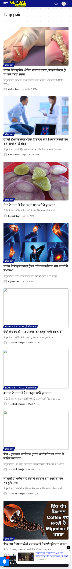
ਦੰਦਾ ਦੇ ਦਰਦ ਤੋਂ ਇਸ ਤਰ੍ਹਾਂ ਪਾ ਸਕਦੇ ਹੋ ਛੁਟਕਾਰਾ (29, 205)
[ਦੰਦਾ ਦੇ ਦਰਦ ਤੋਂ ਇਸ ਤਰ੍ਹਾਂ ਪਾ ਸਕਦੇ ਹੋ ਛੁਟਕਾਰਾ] (36, 181)
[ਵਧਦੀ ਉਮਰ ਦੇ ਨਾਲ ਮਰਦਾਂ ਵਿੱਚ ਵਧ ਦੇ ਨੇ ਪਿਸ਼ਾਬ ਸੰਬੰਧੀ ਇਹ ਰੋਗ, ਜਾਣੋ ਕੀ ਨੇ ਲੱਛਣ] (36, 115)
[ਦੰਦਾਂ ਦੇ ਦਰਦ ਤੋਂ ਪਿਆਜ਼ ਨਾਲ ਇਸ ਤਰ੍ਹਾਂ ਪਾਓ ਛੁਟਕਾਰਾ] (36, 307)
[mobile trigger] (6, 3)
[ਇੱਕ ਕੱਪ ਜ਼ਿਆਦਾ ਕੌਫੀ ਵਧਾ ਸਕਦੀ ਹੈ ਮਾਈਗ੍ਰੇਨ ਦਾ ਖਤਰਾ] (36, 520)
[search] (56, 3)
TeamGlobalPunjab (16, 342)
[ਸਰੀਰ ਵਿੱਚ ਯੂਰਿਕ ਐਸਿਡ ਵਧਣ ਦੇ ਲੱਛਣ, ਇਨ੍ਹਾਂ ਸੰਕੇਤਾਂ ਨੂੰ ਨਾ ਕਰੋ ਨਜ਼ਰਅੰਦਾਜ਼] (36, 46)
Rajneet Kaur (14, 216)
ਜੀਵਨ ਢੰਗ (9, 65)
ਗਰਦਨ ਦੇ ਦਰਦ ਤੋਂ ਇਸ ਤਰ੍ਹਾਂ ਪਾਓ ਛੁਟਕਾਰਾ (27, 393)
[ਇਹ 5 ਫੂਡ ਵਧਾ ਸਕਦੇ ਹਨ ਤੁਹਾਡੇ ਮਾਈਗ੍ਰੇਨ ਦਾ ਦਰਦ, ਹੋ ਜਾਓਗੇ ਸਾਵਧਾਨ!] (36, 430)
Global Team (14, 89)
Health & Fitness (14, 326)
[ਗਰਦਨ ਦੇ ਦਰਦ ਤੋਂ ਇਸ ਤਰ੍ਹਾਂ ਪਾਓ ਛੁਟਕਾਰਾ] (36, 369)
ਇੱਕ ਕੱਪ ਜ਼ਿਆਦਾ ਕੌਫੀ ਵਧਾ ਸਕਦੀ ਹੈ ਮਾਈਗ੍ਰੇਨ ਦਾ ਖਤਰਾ (35, 544)
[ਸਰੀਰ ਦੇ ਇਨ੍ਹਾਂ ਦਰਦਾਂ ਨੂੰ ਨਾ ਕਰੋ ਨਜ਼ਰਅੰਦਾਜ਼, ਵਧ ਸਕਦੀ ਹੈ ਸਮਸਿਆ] (36, 242)
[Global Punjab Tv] (18, 3)
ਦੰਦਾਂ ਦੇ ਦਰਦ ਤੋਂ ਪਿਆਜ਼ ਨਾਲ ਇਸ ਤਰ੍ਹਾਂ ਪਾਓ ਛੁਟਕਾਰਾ (32, 331)
